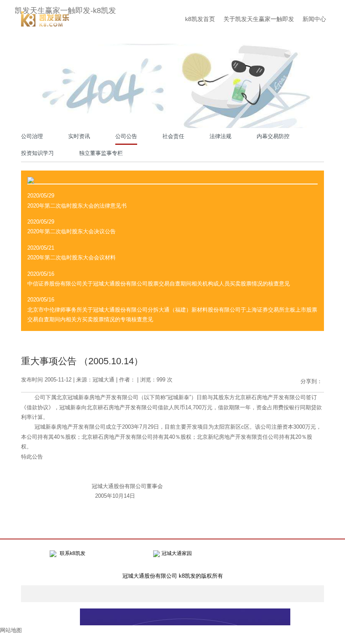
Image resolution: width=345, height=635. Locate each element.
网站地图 (11, 630)
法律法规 (220, 136)
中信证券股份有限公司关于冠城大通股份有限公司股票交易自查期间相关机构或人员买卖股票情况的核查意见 (158, 283)
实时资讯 (79, 136)
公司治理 (32, 136)
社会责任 (173, 136)
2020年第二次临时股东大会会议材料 (71, 257)
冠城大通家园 (177, 553)
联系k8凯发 (72, 553)
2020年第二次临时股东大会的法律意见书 (77, 206)
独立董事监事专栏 (101, 153)
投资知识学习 (37, 153)
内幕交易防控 (273, 136)
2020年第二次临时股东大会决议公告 (71, 231)
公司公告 (126, 136)
